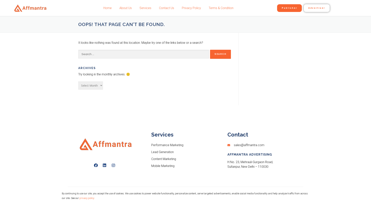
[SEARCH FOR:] (143, 54)
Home (107, 8)
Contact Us (166, 8)
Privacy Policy (191, 8)
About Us (125, 8)
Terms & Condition (221, 8)
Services (145, 8)
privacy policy (86, 198)
